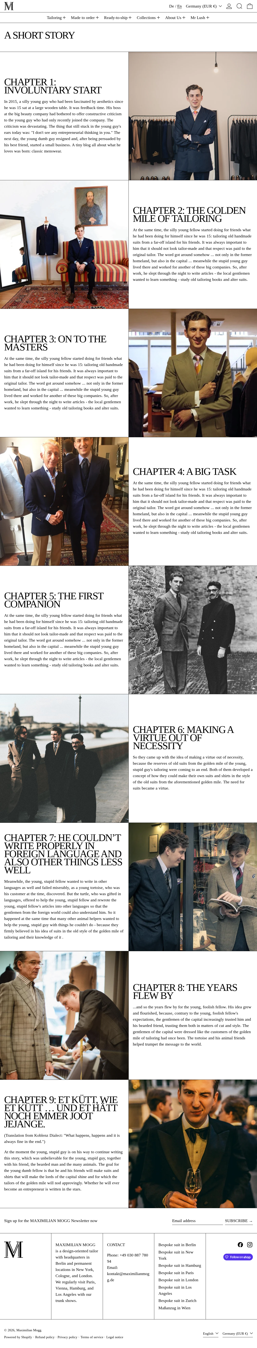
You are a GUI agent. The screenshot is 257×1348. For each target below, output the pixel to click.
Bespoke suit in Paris (176, 1272)
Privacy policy (67, 1337)
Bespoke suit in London (178, 1280)
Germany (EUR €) (202, 6)
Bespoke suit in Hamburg (179, 1265)
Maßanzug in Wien (174, 1308)
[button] (239, 6)
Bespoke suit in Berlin (177, 1244)
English (208, 1333)
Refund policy (45, 1337)
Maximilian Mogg (28, 1330)
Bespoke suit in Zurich (177, 1300)
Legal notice (114, 1337)
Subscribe (236, 1220)
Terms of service (92, 1337)
